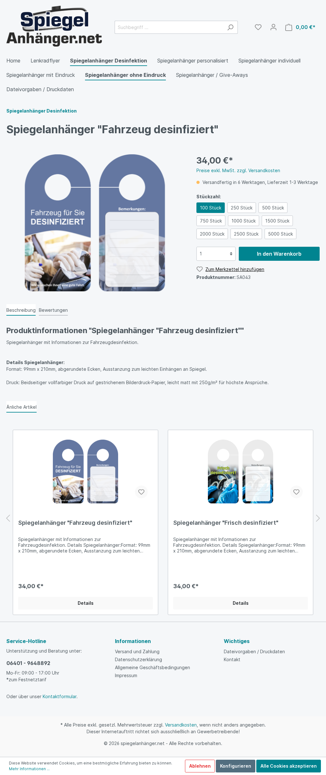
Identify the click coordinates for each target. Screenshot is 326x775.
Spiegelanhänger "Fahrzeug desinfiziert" (75, 522)
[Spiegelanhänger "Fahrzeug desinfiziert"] (85, 471)
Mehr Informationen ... (29, 768)
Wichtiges (237, 641)
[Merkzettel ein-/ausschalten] (141, 492)
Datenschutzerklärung (138, 659)
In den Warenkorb (279, 254)
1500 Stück (277, 220)
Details (86, 603)
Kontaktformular (59, 696)
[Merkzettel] (258, 27)
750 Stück (211, 220)
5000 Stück (280, 234)
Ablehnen (200, 766)
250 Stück (241, 207)
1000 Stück (243, 220)
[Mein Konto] (273, 27)
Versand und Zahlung (137, 651)
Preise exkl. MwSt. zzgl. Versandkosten (238, 170)
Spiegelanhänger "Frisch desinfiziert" (225, 522)
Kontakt (232, 659)
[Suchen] (230, 27)
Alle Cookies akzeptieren (288, 766)
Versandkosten (181, 724)
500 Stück (273, 207)
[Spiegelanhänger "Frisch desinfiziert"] (240, 471)
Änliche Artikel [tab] (21, 407)
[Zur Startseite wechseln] (54, 26)
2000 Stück (212, 234)
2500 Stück (246, 234)
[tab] (21, 310)
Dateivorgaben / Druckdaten (254, 651)
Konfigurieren (235, 766)
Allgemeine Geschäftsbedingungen (152, 667)
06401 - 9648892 (28, 663)
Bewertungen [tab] (53, 310)
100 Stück (210, 207)
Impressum (126, 675)
